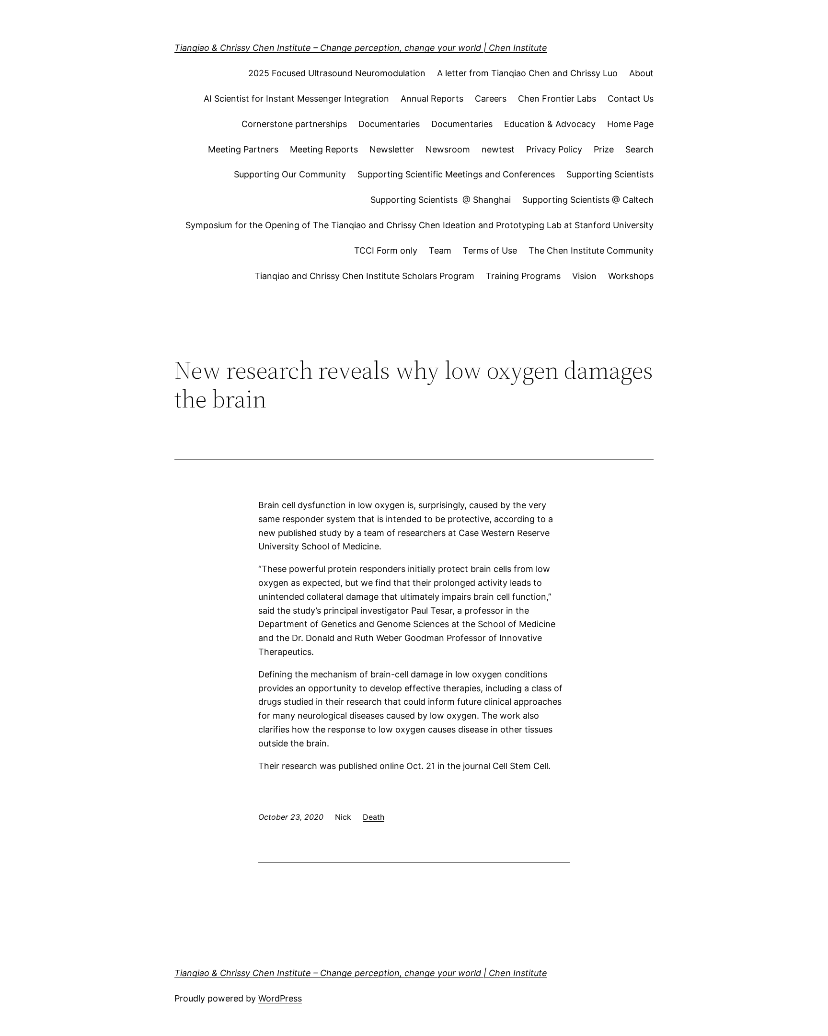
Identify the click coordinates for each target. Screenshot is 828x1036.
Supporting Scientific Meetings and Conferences (456, 174)
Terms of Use (490, 250)
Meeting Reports (324, 149)
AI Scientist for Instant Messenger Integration (296, 98)
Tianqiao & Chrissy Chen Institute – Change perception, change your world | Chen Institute (360, 48)
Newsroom (448, 149)
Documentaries (389, 124)
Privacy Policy (554, 149)
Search (639, 149)
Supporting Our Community (290, 174)
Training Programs (523, 276)
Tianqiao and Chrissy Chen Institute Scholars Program (364, 276)
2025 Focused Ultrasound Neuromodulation (337, 73)
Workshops (631, 276)
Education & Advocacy (550, 124)
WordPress (280, 998)
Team (440, 250)
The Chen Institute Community (591, 250)
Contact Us (631, 98)
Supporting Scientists (610, 174)
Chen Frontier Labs (557, 98)
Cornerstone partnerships (294, 124)
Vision (584, 276)
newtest (498, 149)
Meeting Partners (243, 149)
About (641, 73)
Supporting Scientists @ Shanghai (440, 200)
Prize (604, 149)
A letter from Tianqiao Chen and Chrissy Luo (527, 73)
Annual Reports (432, 98)
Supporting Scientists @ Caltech (588, 200)
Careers (490, 98)
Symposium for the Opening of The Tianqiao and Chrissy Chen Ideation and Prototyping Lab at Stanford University (419, 225)
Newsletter (391, 149)
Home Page (630, 124)
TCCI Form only (385, 250)
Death (373, 817)
